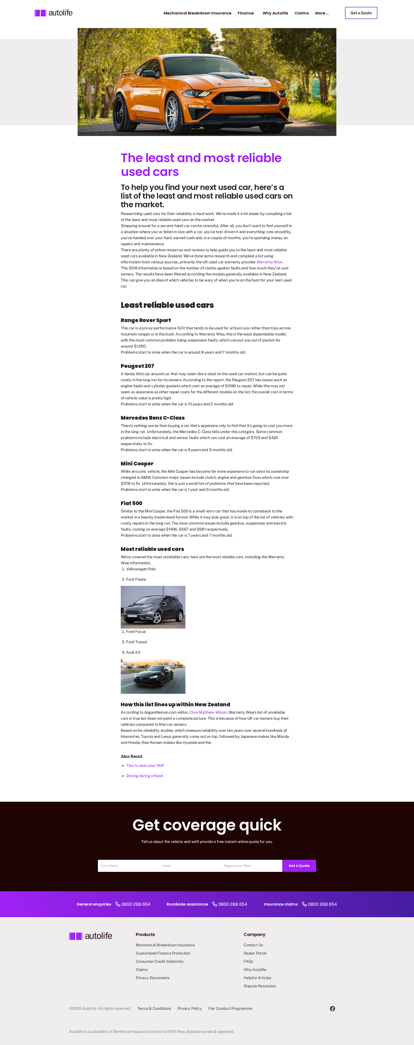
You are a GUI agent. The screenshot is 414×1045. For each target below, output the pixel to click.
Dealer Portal (255, 953)
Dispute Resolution (260, 986)
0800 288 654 (136, 904)
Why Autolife (275, 13)
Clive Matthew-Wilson (208, 712)
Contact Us (253, 945)
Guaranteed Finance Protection (163, 953)
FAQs (248, 961)
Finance (246, 13)
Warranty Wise (269, 262)
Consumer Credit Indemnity (160, 961)
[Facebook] (332, 1008)
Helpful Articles (257, 977)
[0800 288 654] (118, 904)
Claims (302, 13)
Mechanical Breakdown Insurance (197, 13)
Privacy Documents (152, 977)
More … (322, 13)
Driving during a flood (144, 775)
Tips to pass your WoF (145, 765)
